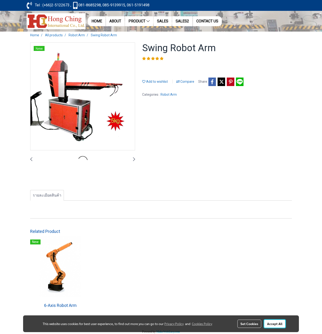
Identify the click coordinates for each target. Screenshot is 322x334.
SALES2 (182, 21)
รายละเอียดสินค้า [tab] (47, 195)
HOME (96, 21)
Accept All (274, 324)
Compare (187, 81)
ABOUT (115, 21)
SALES (162, 21)
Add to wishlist (156, 81)
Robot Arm (169, 94)
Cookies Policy (202, 324)
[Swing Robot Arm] (82, 97)
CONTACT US (207, 21)
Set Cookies (249, 324)
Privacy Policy (174, 324)
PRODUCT (137, 21)
